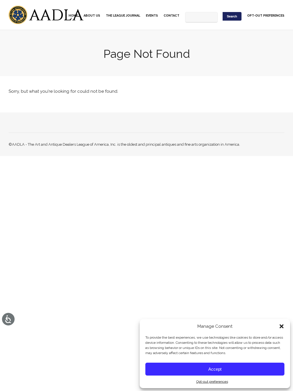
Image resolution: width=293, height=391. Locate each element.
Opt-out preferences (212, 382)
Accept (214, 369)
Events (152, 15)
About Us (92, 15)
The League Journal (123, 15)
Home (73, 15)
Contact (171, 15)
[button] (281, 326)
